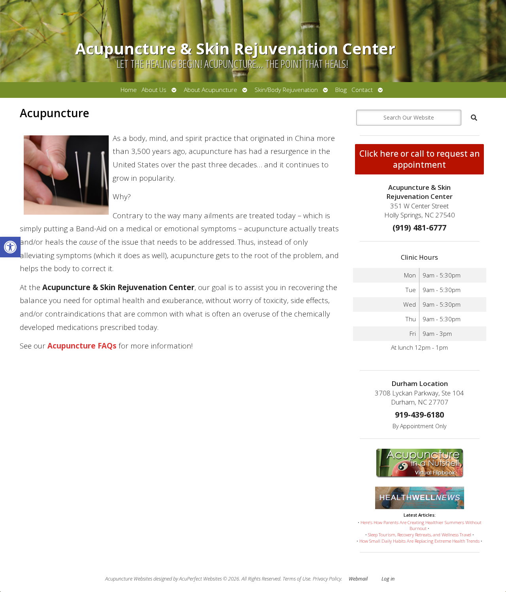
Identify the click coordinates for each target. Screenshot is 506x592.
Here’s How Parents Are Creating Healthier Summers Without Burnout (421, 525)
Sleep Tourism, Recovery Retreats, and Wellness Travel (419, 535)
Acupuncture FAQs (82, 345)
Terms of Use (296, 578)
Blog (341, 90)
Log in (388, 578)
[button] (10, 247)
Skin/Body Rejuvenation (286, 90)
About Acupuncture (210, 90)
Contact (362, 90)
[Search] (473, 117)
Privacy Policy (327, 578)
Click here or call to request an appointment (419, 159)
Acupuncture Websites (128, 578)
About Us (154, 90)
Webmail (358, 578)
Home (129, 90)
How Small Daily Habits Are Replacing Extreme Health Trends (419, 541)
